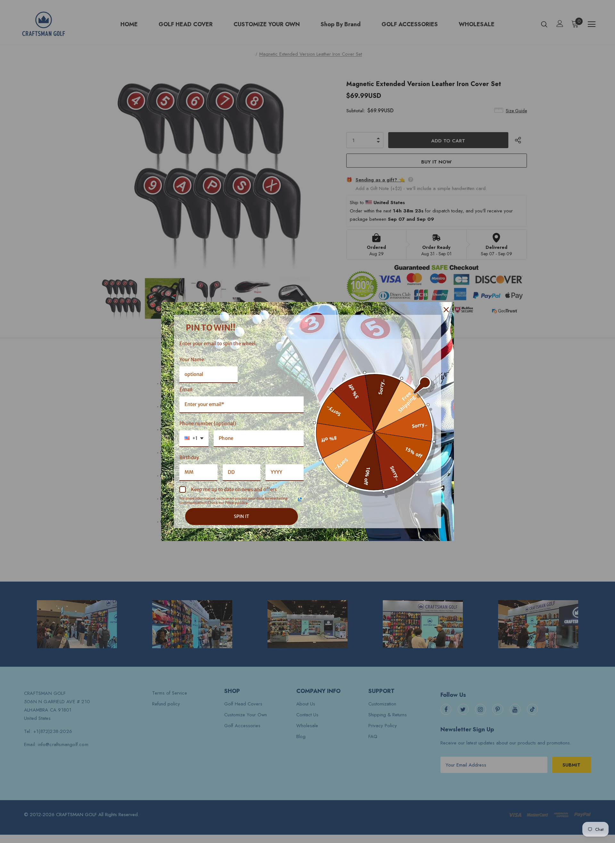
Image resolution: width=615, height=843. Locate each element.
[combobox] (194, 438)
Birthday (189, 457)
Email (185, 389)
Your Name (191, 359)
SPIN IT (241, 516)
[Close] (446, 309)
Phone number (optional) (207, 423)
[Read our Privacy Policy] (300, 499)
